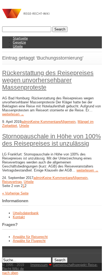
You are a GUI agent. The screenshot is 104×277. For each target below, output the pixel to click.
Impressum (39, 265)
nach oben (10, 273)
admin (26, 122)
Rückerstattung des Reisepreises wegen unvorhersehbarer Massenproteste (48, 80)
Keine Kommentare (45, 122)
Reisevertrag (12, 182)
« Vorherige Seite (15, 193)
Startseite (20, 38)
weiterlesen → (13, 114)
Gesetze (19, 42)
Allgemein (67, 122)
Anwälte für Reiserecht (30, 237)
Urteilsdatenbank (26, 213)
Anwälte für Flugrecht (29, 241)
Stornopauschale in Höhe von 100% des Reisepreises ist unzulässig (51, 140)
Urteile (18, 46)
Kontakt (19, 217)
